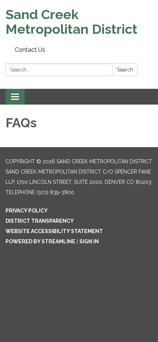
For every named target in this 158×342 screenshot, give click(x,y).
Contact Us (30, 49)
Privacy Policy (27, 211)
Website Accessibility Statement (54, 231)
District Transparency (40, 221)
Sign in (89, 241)
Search (125, 70)
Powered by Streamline (40, 241)
